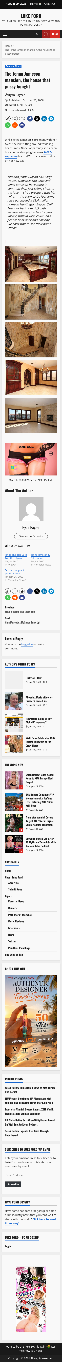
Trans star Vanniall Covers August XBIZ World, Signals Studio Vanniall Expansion (14, 823)
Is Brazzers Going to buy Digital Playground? (14, 723)
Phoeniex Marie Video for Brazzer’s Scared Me (14, 701)
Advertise (13, 883)
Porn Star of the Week (20, 915)
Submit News (15, 889)
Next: (22, 620)
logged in (27, 644)
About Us (50, 4)
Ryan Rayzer (16, 95)
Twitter (12, 941)
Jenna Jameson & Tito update (40, 556)
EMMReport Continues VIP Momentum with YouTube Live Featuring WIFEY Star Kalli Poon (14, 802)
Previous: (20, 609)
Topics (8, 896)
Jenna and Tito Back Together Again (16, 556)
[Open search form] (37, 34)
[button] (5, 33)
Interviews (14, 928)
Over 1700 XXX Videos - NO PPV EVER (31, 480)
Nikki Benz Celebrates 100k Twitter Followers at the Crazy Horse (14, 744)
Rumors (12, 908)
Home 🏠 (36, 4)
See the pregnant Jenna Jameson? (14, 572)
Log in (8, 1246)
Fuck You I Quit (14, 680)
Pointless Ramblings (19, 948)
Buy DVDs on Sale (14, 955)
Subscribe (13, 1184)
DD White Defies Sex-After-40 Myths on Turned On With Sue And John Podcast (14, 844)
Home (8, 871)
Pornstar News (13, 66)
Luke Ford (31, 15)
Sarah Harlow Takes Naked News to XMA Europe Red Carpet (14, 780)
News (11, 935)
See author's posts (31, 536)
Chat (55, 34)
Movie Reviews (16, 921)
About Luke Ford (14, 877)
